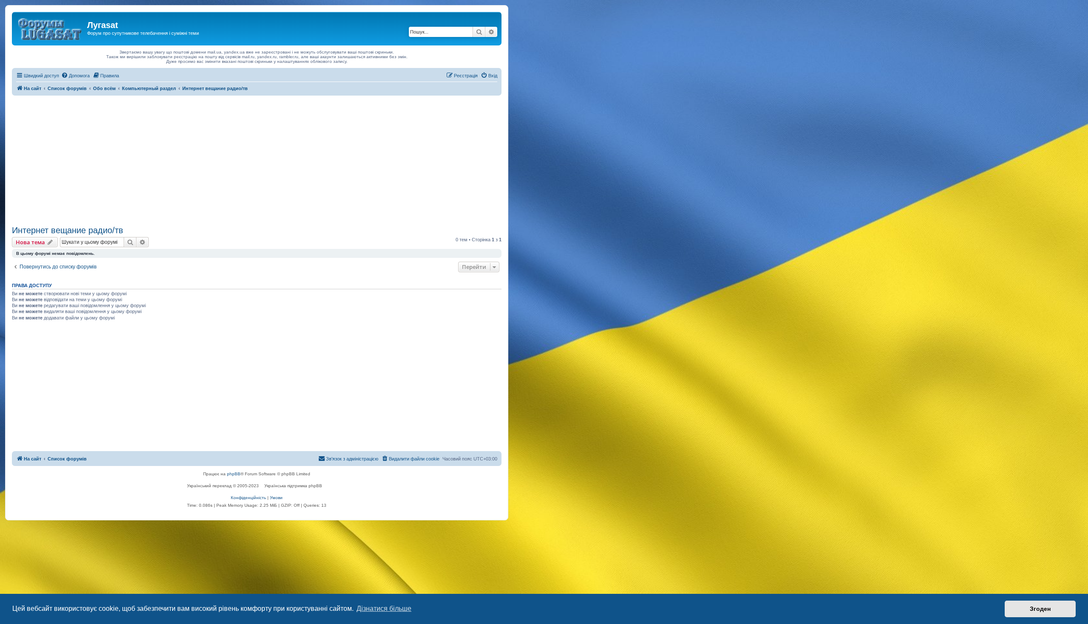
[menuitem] (75, 76)
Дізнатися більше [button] (384, 608)
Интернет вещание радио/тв (67, 230)
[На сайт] (50, 27)
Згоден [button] (1040, 608)
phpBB (234, 474)
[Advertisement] (257, 159)
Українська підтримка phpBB (293, 485)
